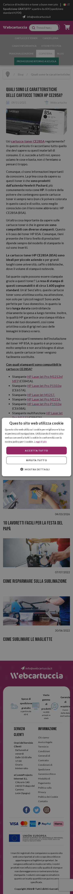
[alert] (36, 447)
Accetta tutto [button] (36, 450)
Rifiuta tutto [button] (36, 460)
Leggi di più (40, 441)
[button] (36, 469)
